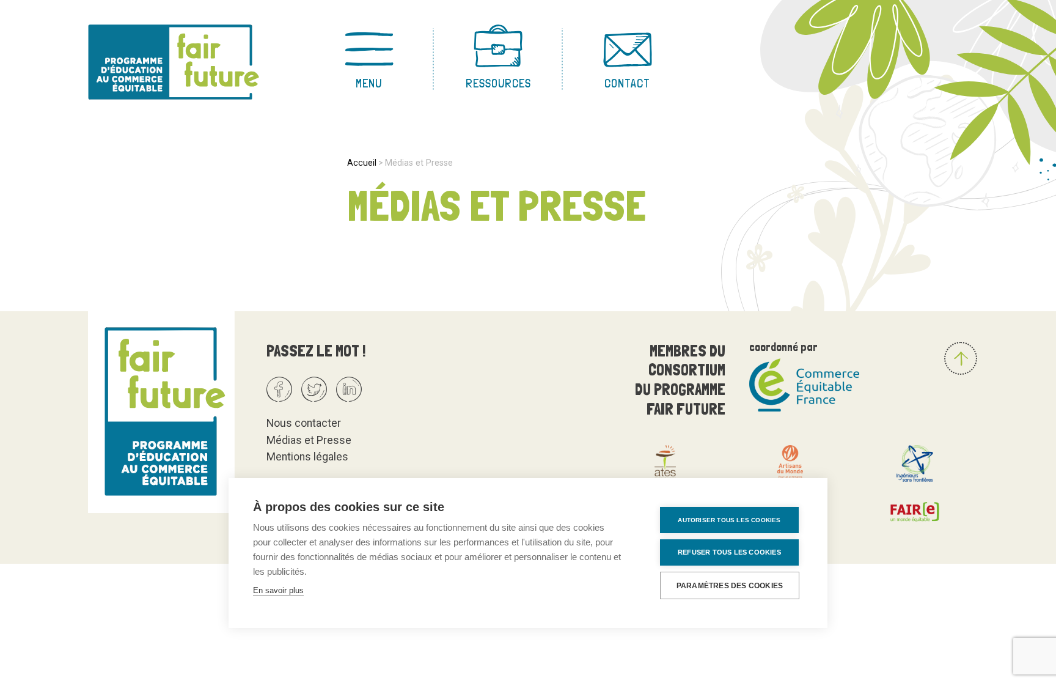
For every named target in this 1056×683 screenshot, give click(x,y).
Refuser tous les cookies (729, 552)
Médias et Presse (308, 440)
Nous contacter (303, 423)
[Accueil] (187, 60)
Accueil (361, 163)
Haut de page (960, 358)
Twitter (314, 389)
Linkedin (349, 389)
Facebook (279, 389)
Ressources (498, 83)
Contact (627, 83)
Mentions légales (307, 457)
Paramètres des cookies (729, 585)
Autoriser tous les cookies (729, 520)
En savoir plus (278, 590)
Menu (369, 83)
